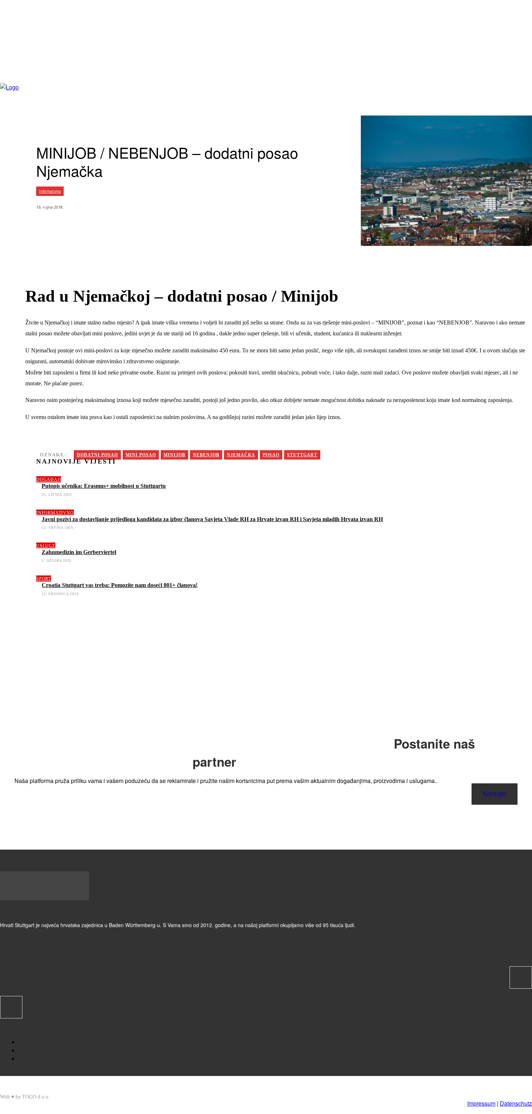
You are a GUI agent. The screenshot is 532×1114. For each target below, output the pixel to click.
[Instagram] (455, 97)
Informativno (50, 191)
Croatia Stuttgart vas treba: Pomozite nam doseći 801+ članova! (120, 585)
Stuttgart (302, 454)
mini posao (141, 454)
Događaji (48, 479)
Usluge (45, 545)
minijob (174, 454)
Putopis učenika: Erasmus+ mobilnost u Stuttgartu (104, 486)
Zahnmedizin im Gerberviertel (79, 552)
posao (271, 454)
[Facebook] (444, 97)
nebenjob (206, 454)
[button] (526, 71)
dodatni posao (97, 454)
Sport (43, 578)
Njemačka (241, 454)
